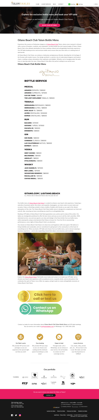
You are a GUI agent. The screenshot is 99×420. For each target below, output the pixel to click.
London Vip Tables (51, 411)
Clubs (37, 4)
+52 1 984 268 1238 (68, 326)
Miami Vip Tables (61, 411)
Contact (60, 4)
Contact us (49, 395)
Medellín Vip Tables (82, 411)
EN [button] (96, 4)
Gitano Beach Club (52, 44)
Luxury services (46, 4)
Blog (54, 4)
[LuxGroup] (56, 407)
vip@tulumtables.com (47, 326)
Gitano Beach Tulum (31, 277)
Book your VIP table (49, 25)
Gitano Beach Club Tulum (36, 203)
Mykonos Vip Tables (71, 411)
